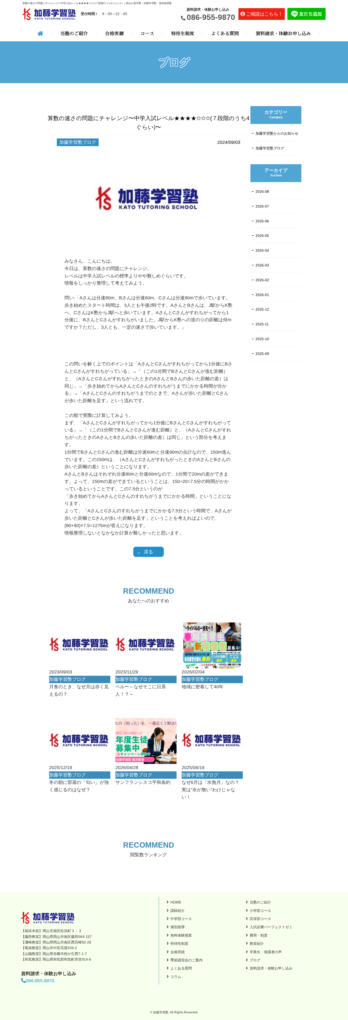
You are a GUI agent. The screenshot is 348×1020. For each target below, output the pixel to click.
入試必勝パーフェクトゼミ (271, 927)
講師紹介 (177, 911)
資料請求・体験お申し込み (283, 33)
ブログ (255, 960)
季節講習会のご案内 (186, 960)
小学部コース (260, 911)
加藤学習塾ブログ (270, 148)
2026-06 (262, 221)
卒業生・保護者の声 (266, 952)
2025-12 (262, 309)
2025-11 (262, 324)
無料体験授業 (181, 935)
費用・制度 (258, 935)
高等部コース (260, 919)
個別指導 (177, 927)
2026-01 (262, 295)
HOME (175, 902)
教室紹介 (257, 943)
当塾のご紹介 (74, 33)
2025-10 (262, 339)
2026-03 (262, 265)
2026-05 (262, 236)
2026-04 (262, 250)
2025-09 (262, 354)
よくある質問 (225, 33)
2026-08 (262, 191)
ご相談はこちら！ (264, 14)
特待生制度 (182, 33)
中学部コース (181, 919)
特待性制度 (179, 943)
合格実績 (114, 33)
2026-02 (262, 280)
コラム (175, 977)
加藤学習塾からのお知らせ (277, 133)
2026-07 (262, 206)
